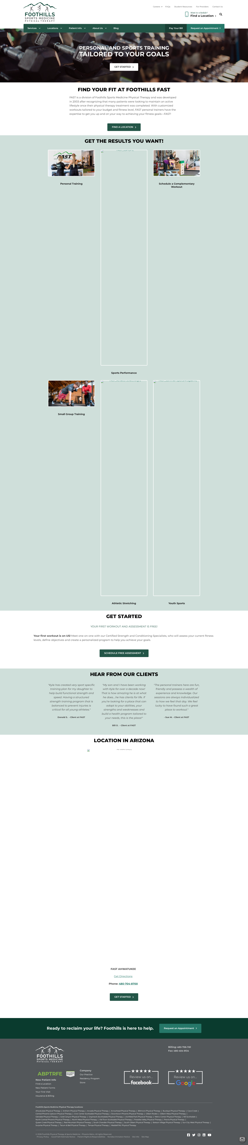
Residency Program (90, 1078)
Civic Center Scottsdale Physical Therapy (91, 1114)
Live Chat (242, 1139)
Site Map (145, 1137)
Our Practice (86, 1074)
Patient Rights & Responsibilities (91, 1137)
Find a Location (43, 1084)
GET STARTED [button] (122, 66)
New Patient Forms (45, 1088)
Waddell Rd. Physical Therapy (123, 1125)
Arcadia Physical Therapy (98, 1111)
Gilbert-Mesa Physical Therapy (173, 1114)
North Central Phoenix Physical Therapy (53, 1119)
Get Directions (123, 976)
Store (82, 1082)
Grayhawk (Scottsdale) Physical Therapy (106, 1117)
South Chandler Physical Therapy (107, 1122)
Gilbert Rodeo (152, 1114)
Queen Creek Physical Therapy (49, 1122)
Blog (116, 28)
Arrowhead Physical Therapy (123, 1111)
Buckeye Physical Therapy (174, 1111)
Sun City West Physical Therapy (196, 1122)
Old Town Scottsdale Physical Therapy (115, 1119)
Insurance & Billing (45, 1096)
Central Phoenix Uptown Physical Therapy (54, 1114)
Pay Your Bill (176, 28)
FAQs (167, 6)
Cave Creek (192, 1111)
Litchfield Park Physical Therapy (138, 1117)
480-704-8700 (128, 983)
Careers (156, 6)
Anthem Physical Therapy (74, 1111)
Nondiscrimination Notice (118, 1137)
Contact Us (217, 6)
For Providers (202, 6)
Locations (52, 28)
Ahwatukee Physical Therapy (48, 1111)
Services (32, 28)
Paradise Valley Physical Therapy (148, 1119)
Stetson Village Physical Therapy (166, 1122)
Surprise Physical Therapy (47, 1125)
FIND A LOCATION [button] (123, 127)
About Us (98, 28)
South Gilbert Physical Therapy (137, 1122)
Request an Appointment (204, 28)
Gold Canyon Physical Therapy (73, 1117)
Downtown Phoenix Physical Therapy (127, 1114)
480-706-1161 (184, 1047)
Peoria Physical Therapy (174, 1119)
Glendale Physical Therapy (47, 1117)
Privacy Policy (43, 1137)
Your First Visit (43, 1092)
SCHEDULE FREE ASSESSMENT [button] (123, 653)
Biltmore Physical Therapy (149, 1111)
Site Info (135, 1137)
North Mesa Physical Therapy (84, 1119)
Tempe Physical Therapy (98, 1125)
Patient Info (75, 28)
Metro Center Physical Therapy (168, 1117)
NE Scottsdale (189, 1117)
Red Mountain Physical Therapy (77, 1122)
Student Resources (183, 6)
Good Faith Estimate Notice (63, 1137)
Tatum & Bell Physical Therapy (73, 1125)
